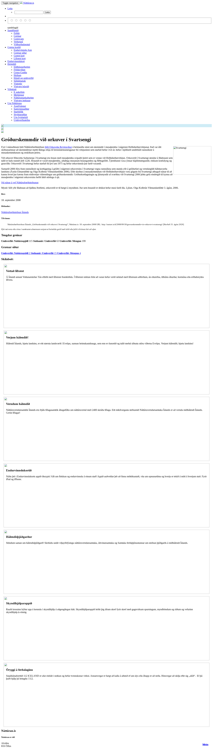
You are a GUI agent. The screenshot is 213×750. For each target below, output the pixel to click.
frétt (47, 147)
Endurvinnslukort (16, 61)
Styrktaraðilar (20, 114)
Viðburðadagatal (22, 44)
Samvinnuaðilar (21, 109)
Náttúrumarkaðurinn (24, 97)
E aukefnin (19, 92)
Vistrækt (18, 83)
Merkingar (19, 95)
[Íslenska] (12, 20)
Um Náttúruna (14, 103)
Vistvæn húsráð (21, 86)
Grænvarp (19, 39)
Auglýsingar (20, 106)
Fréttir (17, 33)
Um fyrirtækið (21, 117)
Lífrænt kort (20, 58)
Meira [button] (205, 744)
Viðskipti (11, 89)
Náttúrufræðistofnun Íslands (15, 212)
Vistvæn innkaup (22, 100)
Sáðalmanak (20, 81)
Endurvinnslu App (23, 50)
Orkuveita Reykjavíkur (60, 147)
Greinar (17, 36)
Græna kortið (14, 47)
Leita (9, 8)
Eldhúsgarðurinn (22, 67)
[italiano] (26, 20)
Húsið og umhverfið (24, 78)
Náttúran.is (28, 3)
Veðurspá (18, 41)
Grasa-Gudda (20, 72)
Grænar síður (20, 53)
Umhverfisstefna (22, 120)
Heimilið (11, 64)
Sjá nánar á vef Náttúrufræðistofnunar (19, 182)
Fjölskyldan (19, 69)
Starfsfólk (18, 111)
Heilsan (17, 75)
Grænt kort (19, 55)
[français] (30, 20)
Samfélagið (13, 30)
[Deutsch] (21, 20)
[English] (17, 20)
